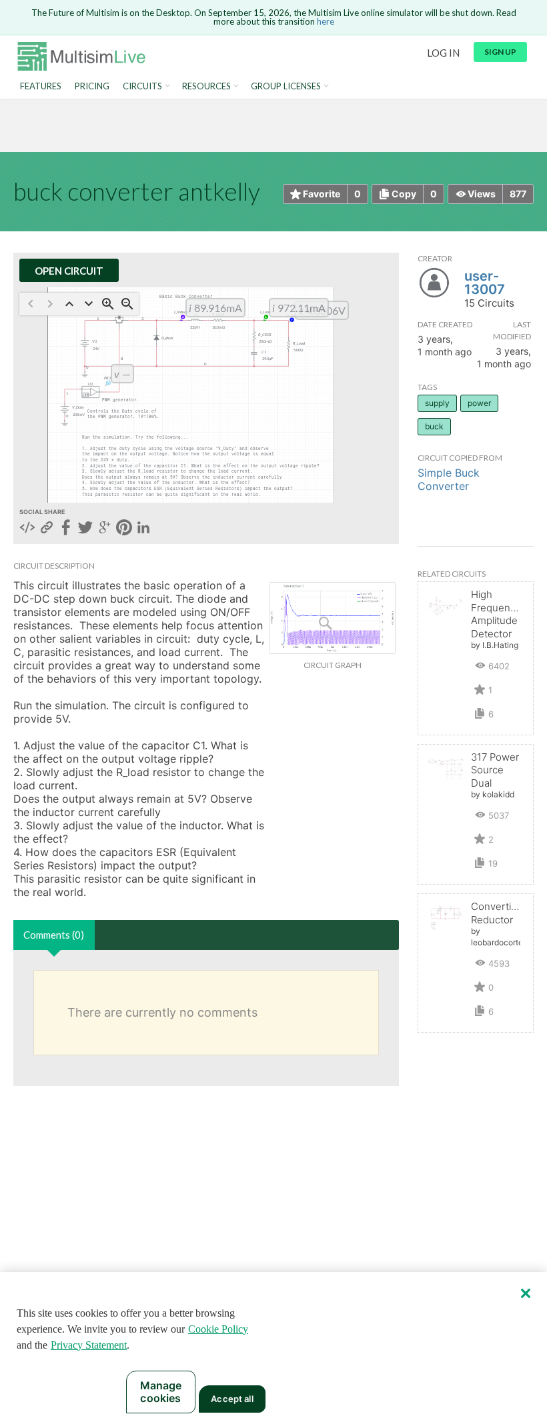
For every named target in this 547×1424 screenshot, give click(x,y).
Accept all (232, 1398)
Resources (206, 86)
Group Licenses (286, 86)
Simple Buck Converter (449, 479)
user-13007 (484, 282)
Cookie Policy (218, 1329)
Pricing (92, 86)
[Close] (525, 1293)
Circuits (142, 86)
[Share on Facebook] (66, 528)
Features (40, 86)
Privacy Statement (89, 1345)
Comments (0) (53, 935)
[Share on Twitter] (85, 528)
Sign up (500, 52)
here (325, 21)
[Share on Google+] (105, 528)
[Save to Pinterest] (124, 528)
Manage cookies (161, 1392)
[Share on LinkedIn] (143, 528)
